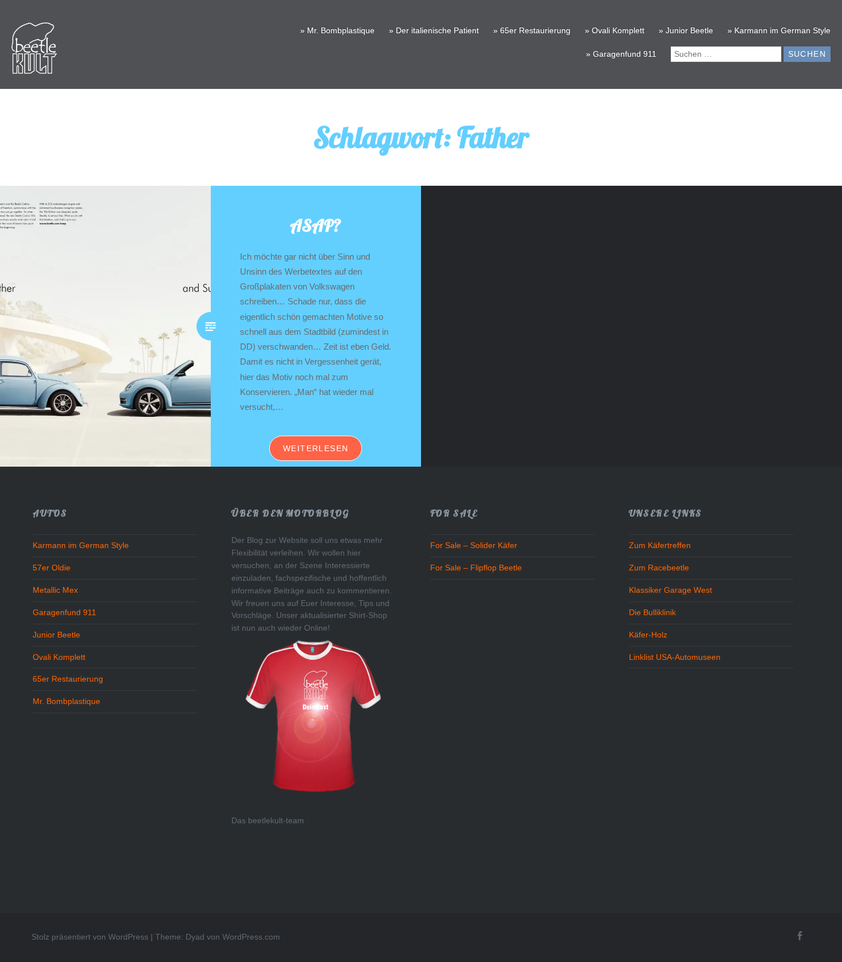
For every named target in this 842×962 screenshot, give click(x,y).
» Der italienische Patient (434, 30)
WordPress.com (251, 936)
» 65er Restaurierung (531, 30)
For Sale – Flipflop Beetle (476, 568)
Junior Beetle (56, 635)
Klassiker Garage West (670, 590)
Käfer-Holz (648, 635)
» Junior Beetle (686, 30)
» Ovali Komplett (614, 30)
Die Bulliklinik (652, 612)
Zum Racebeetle (659, 568)
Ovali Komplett (59, 657)
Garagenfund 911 (64, 612)
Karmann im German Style (81, 545)
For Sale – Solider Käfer (473, 545)
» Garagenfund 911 (621, 53)
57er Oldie (51, 568)
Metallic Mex (55, 590)
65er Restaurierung (68, 679)
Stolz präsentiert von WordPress (90, 936)
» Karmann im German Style (779, 30)
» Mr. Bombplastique (337, 30)
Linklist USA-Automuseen (675, 657)
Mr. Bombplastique (66, 701)
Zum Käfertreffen (660, 545)
